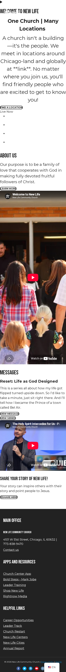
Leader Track (12, 626)
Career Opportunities (18, 620)
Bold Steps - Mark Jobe (19, 579)
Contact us (11, 550)
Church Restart (14, 631)
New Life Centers (15, 637)
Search (58, 662)
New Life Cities (14, 643)
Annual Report (13, 648)
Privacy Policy (47, 662)
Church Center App (17, 574)
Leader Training (14, 585)
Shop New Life (13, 590)
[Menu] (4, 30)
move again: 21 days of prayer (33, 6)
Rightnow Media (15, 596)
